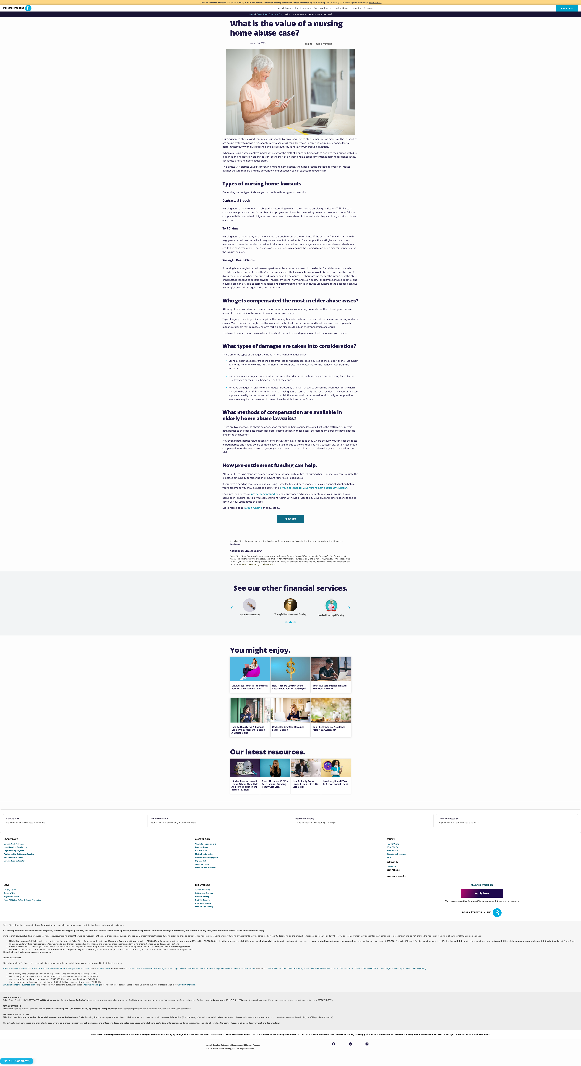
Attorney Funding (266, 614)
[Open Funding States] (350, 8)
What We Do (392, 847)
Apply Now (482, 893)
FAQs (389, 857)
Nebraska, (204, 968)
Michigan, (163, 968)
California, (33, 968)
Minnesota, (193, 968)
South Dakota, (355, 968)
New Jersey (249, 968)
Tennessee (367, 968)
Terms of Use (9, 893)
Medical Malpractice (203, 854)
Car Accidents (201, 850)
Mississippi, (173, 968)
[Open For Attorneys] (310, 8)
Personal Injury (201, 847)
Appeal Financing (202, 889)
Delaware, (55, 968)
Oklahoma (292, 968)
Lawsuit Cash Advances (14, 844)
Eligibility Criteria (11, 896)
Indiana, (101, 968)
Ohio (284, 968)
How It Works (393, 844)
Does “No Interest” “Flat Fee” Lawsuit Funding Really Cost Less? (275, 783)
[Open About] (360, 8)
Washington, (400, 968)
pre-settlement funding (265, 494)
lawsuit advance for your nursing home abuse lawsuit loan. (313, 488)
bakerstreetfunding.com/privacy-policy (259, 564)
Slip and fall (200, 861)
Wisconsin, (411, 968)
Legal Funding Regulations (15, 847)
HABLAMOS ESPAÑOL (396, 876)
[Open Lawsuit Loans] (292, 8)
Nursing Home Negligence (206, 857)
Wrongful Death (202, 864)
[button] (232, 608)
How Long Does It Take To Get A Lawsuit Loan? (335, 782)
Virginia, (389, 968)
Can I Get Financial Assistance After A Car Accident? (329, 728)
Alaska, (24, 968)
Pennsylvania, (313, 968)
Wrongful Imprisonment (205, 844)
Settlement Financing (204, 893)
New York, (239, 968)
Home (252, 14)
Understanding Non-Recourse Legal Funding (288, 728)
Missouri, (183, 968)
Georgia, (72, 968)
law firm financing (186, 984)
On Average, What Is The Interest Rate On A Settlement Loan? (249, 687)
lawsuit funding (253, 508)
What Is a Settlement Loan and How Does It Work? (330, 687)
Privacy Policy (10, 889)
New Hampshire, (217, 968)
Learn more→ (375, 2)
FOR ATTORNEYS (202, 885)
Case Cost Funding (203, 903)
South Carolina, (340, 968)
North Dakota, (274, 968)
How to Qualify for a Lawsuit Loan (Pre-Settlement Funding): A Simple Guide (248, 729)
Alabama (15, 968)
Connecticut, (44, 968)
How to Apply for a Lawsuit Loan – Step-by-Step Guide (305, 783)
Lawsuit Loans (308, 616)
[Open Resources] (375, 8)
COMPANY (391, 839)
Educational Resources (396, 854)
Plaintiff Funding (202, 896)
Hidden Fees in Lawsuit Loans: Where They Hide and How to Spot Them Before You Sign (244, 785)
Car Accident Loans (348, 615)
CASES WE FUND (202, 839)
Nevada (228, 968)
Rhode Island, (326, 968)
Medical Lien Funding (204, 906)
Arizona (6, 968)
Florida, (64, 968)
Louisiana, (131, 968)
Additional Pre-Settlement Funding (19, 854)
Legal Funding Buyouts (14, 850)
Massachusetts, (150, 968)
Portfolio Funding (202, 900)
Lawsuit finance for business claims (20, 984)
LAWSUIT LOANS (11, 839)
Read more (235, 544)
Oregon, (302, 968)
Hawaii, (80, 968)
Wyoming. (422, 968)
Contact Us (391, 866)
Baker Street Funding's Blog (270, 14)
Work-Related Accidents (205, 867)
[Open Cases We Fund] (331, 8)
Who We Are (392, 850)
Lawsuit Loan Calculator (14, 861)
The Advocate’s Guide (13, 857)
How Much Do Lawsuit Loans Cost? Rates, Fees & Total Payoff (289, 687)
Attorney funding (92, 984)
